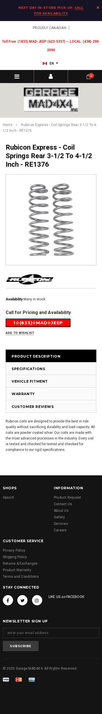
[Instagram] (37, 600)
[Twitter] (22, 600)
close (98, 7)
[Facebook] (8, 600)
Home (7, 125)
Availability (14, 299)
